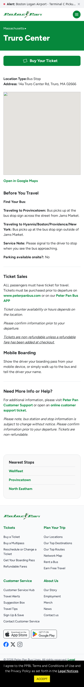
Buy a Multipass (13, 543)
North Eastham (20, 489)
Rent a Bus (51, 562)
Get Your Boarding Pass (19, 560)
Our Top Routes (54, 549)
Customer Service (17, 581)
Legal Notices (68, 671)
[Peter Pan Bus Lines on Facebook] (6, 644)
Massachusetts (13, 28)
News (48, 609)
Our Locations (53, 537)
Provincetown (20, 480)
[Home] (22, 14)
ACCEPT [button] (42, 679)
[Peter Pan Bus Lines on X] (13, 644)
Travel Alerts (11, 596)
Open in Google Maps (20, 181)
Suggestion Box (14, 602)
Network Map (53, 556)
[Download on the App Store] (16, 634)
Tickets (9, 528)
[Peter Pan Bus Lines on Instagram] (19, 644)
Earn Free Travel (54, 568)
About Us (51, 581)
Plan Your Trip (54, 528)
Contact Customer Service (21, 621)
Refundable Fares (15, 566)
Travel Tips (10, 609)
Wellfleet (16, 471)
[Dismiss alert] (79, 4)
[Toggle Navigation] (77, 14)
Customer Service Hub (18, 590)
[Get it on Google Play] (44, 634)
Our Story (50, 590)
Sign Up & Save (13, 615)
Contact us (51, 615)
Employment (52, 596)
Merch (48, 602)
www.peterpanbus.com (22, 295)
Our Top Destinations (58, 543)
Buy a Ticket (11, 537)
